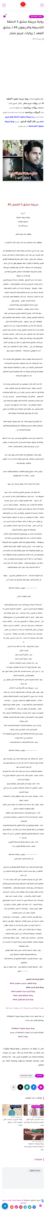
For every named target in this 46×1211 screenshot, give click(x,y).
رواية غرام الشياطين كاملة (23, 1000)
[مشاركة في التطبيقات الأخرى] (13, 1087)
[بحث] (4, 5)
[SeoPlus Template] (42, 1200)
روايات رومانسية (36, 16)
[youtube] (12, 1207)
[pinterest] (20, 1207)
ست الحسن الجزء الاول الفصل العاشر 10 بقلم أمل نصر (34, 1122)
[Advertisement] (23, 72)
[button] (34, 1087)
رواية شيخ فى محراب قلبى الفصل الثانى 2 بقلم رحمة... (12, 1122)
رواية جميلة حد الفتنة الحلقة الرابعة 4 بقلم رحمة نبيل (34, 1147)
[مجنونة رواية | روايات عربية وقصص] (23, 5)
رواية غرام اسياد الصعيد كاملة (23, 992)
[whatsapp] (29, 1207)
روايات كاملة (23, 1037)
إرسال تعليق (35, 1171)
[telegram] (25, 1207)
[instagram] (16, 1207)
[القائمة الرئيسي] (42, 5)
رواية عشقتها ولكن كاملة (23, 996)
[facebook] (34, 1207)
